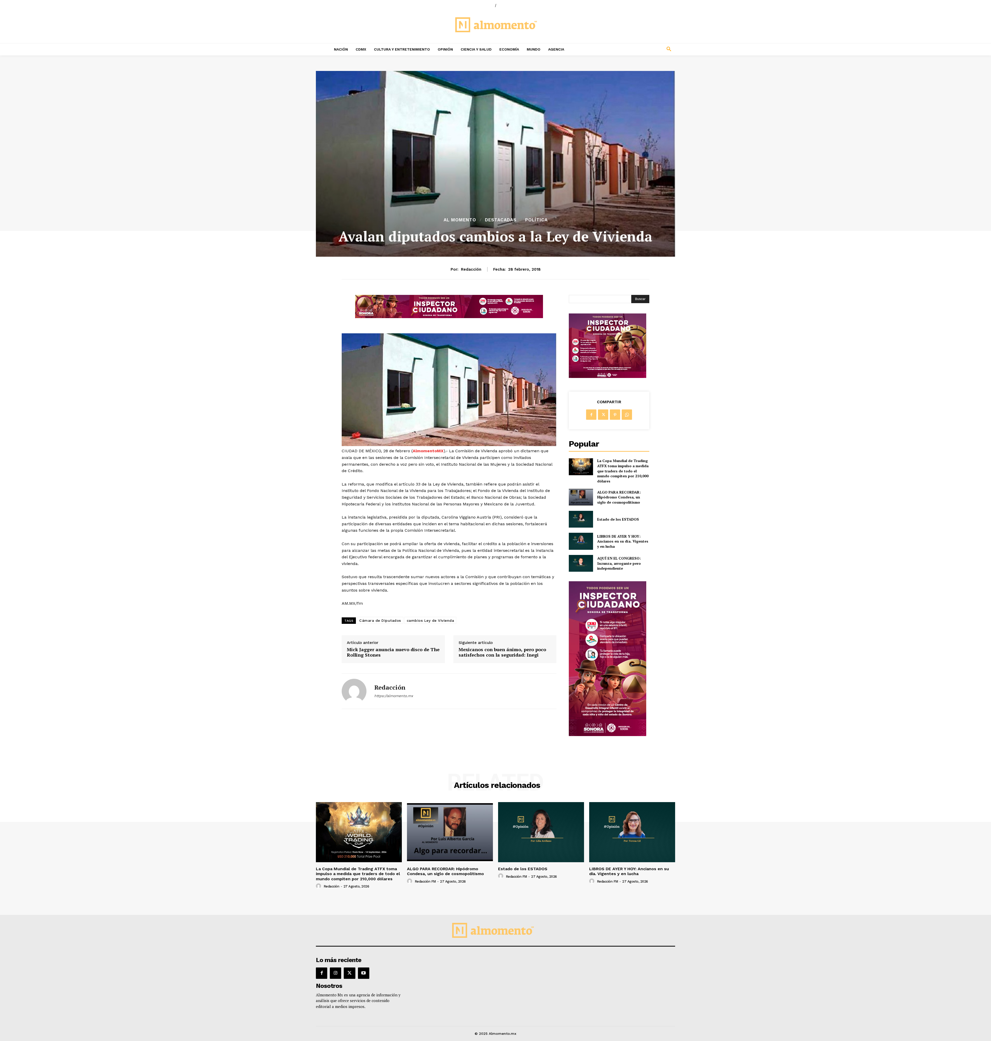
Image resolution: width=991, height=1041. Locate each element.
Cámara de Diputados (380, 620)
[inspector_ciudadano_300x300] (607, 376)
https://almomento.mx (393, 696)
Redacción (471, 269)
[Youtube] (363, 973)
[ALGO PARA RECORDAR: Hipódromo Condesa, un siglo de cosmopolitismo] (581, 497)
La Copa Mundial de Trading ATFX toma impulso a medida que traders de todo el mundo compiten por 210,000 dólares (623, 470)
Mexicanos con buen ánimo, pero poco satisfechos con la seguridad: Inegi (502, 652)
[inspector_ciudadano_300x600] (607, 734)
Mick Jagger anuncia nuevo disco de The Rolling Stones (393, 652)
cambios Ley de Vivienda (430, 620)
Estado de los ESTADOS (618, 519)
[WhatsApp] (627, 414)
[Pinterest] (615, 414)
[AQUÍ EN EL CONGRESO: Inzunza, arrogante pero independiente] (581, 563)
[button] (635, 49)
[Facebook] (591, 414)
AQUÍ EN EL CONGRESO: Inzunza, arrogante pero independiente (619, 563)
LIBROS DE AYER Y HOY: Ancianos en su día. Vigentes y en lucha (622, 541)
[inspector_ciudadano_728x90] (449, 316)
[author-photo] (319, 886)
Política (536, 220)
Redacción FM (425, 881)
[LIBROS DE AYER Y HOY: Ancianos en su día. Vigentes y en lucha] (581, 541)
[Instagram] (335, 973)
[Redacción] (354, 691)
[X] (603, 414)
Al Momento (460, 220)
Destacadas (500, 220)
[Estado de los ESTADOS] (581, 519)
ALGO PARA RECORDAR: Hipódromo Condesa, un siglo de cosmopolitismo (619, 497)
